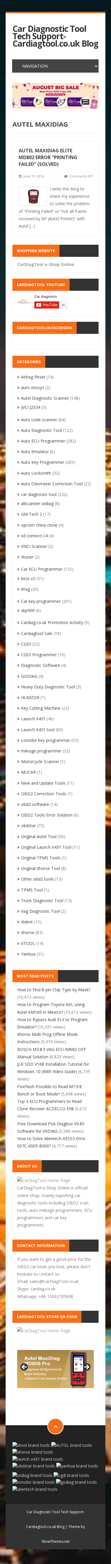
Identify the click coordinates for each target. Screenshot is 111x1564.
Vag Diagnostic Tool (40, 911)
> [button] (86, 1367)
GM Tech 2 (31, 514)
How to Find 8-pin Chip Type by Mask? (53, 989)
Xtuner (27, 557)
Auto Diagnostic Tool (41, 430)
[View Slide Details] (55, 1369)
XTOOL (28, 943)
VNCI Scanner (34, 546)
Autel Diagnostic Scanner (45, 398)
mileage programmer (41, 751)
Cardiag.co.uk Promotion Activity (52, 622)
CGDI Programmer (39, 654)
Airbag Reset (33, 377)
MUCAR (28, 772)
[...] (32, 226)
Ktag (25, 589)
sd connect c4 (34, 535)
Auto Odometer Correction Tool (52, 483)
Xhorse (27, 932)
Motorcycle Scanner (40, 761)
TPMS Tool (32, 890)
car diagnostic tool (39, 494)
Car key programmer (41, 601)
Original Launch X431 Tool (46, 847)
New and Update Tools (43, 783)
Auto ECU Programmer (43, 441)
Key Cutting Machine (40, 708)
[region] (55, 96)
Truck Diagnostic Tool (42, 900)
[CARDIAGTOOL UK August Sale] (55, 96)
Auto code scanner (39, 419)
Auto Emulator (35, 451)
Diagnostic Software (40, 665)
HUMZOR (30, 697)
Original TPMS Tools (40, 858)
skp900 (28, 610)
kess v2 (28, 578)
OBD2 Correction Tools (43, 793)
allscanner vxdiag (37, 503)
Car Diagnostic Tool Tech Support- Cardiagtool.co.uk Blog (55, 36)
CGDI (26, 644)
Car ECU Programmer (41, 569)
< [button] (24, 1367)
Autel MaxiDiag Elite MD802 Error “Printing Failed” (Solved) (48, 157)
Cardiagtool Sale (36, 633)
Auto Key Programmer (42, 462)
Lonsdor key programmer (45, 740)
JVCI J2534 (30, 407)
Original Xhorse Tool (40, 868)
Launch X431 (33, 718)
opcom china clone (39, 525)
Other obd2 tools (37, 879)
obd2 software (35, 804)
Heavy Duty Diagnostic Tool (48, 687)
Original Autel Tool (39, 836)
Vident (27, 922)
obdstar (28, 825)
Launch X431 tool (37, 729)
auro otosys (32, 387)
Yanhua (28, 954)
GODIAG (29, 676)
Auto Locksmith (36, 473)
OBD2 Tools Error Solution (47, 815)
